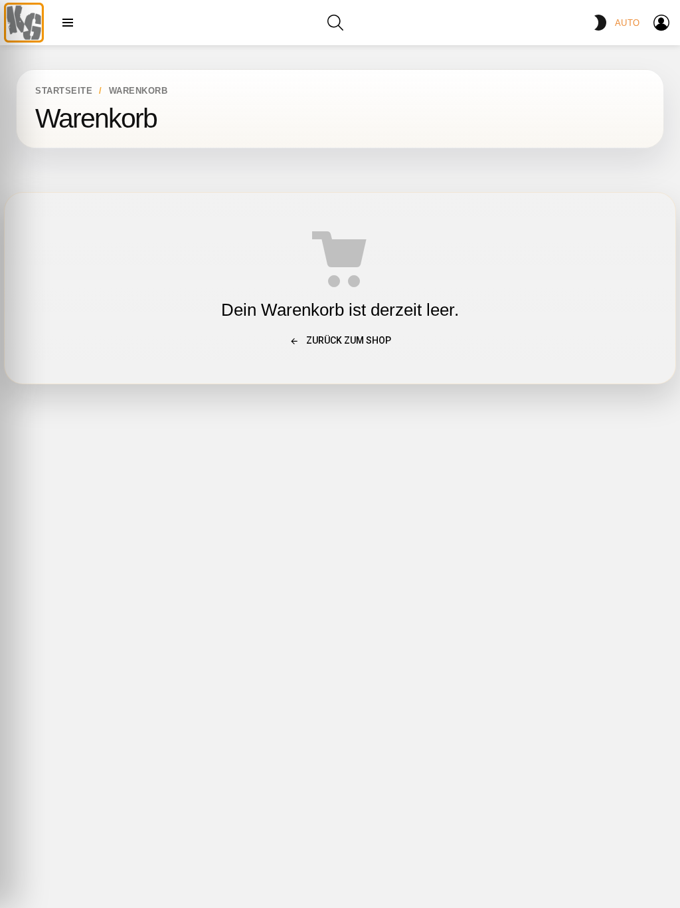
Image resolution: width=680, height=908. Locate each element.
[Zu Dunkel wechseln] (600, 22)
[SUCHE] (335, 22)
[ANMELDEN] (661, 22)
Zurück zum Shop (347, 340)
